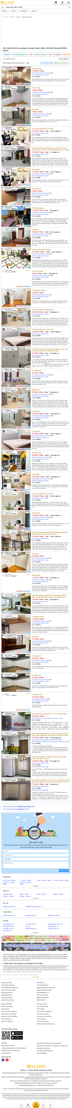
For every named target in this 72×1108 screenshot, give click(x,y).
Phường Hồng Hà (39, 193)
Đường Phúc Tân (38, 739)
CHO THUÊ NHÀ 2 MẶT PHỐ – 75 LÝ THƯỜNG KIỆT (49, 714)
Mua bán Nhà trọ (6, 1019)
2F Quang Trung (37, 271)
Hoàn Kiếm (36, 169)
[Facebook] (3, 1060)
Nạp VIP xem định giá (8, 1000)
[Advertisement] (36, 33)
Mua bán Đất (5, 1009)
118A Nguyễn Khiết (38, 290)
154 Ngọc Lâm (37, 694)
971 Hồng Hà (36, 656)
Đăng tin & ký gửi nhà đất (44, 990)
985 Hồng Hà (36, 189)
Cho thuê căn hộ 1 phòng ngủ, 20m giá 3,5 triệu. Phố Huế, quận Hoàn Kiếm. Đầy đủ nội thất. (50, 350)
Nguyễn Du (36, 390)
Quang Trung (36, 68)
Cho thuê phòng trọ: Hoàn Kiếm (43, 129)
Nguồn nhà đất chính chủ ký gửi (46, 987)
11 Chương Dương (38, 617)
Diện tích (34, 11)
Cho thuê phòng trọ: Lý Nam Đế (43, 329)
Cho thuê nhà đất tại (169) (19, 806)
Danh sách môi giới (42, 995)
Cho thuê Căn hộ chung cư (44, 1011)
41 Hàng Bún (36, 370)
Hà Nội (18, 17)
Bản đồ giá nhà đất (7, 992)
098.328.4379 (49, 1085)
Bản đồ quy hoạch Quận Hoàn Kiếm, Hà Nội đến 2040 (36, 938)
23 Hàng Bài (36, 575)
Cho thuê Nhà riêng (42, 1006)
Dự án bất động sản (42, 985)
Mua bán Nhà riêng (7, 1006)
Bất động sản (41, 982)
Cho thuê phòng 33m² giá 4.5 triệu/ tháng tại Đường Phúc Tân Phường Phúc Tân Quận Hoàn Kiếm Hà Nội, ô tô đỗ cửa (51, 734)
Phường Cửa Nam (39, 114)
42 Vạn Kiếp (36, 88)
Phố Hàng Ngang (38, 208)
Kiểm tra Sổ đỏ (41, 1000)
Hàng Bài (35, 109)
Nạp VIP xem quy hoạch (8, 990)
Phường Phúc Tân (49, 741)
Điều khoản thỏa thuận (8, 1045)
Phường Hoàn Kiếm (39, 73)
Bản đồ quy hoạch (7, 982)
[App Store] (17, 1033)
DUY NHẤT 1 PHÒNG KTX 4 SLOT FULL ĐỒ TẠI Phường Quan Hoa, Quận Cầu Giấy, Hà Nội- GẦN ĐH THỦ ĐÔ (51, 781)
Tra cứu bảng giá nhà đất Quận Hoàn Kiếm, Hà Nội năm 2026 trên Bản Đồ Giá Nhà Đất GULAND (36, 946)
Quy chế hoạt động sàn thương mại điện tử (49, 1043)
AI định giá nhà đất (7, 997)
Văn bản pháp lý (6, 1053)
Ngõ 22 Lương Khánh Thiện (41, 249)
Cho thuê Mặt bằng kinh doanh (46, 1024)
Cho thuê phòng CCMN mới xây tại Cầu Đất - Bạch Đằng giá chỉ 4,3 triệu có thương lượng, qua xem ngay (50, 149)
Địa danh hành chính (43, 997)
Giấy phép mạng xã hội (43, 1048)
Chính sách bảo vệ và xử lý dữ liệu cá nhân (14, 1048)
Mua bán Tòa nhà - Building (9, 1016)
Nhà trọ (14, 11)
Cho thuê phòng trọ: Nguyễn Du (43, 310)
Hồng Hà (35, 229)
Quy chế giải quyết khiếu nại (45, 1050)
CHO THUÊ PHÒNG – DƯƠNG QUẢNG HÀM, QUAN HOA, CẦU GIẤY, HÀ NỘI (49, 757)
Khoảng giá (23, 11)
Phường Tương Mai (39, 254)
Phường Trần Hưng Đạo (40, 718)
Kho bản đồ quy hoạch (8, 985)
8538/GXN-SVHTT (40, 1077)
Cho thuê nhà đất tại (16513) (16, 809)
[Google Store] (17, 1038)
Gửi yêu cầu (64, 870)
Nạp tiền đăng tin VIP (43, 992)
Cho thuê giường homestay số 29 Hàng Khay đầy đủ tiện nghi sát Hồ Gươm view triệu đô (50, 533)
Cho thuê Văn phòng (43, 1014)
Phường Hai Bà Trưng (40, 416)
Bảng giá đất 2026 (7, 995)
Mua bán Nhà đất (7, 1004)
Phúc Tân (35, 554)
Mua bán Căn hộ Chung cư (9, 1011)
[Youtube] (7, 1060)
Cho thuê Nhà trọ (42, 1019)
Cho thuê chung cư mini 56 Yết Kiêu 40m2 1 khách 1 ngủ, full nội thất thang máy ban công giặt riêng (49, 596)
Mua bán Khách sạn (7, 1021)
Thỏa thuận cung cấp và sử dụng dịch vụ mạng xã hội (52, 1045)
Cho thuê (4, 11)
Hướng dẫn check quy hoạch (10, 987)
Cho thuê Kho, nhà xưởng (44, 1016)
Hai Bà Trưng (36, 453)
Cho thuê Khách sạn (42, 1021)
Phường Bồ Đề (38, 699)
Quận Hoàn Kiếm (27, 17)
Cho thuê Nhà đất (42, 1004)
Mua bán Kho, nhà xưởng (9, 1014)
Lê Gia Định (36, 411)
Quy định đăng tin (42, 1053)
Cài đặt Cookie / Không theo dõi (11, 1050)
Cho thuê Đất (40, 1009)
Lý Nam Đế (36, 431)
